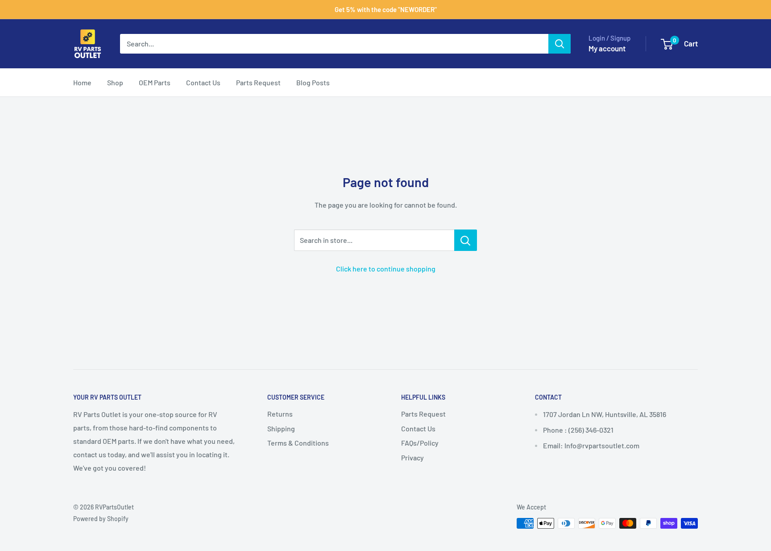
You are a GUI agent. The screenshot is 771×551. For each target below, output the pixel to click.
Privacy (412, 457)
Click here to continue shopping (385, 268)
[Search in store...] (465, 240)
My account (607, 48)
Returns (280, 413)
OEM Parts (154, 82)
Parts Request (258, 82)
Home (82, 82)
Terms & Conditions (298, 442)
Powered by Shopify (100, 518)
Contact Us (203, 82)
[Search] (559, 44)
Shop (115, 82)
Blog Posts (313, 82)
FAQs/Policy (420, 442)
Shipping (281, 428)
